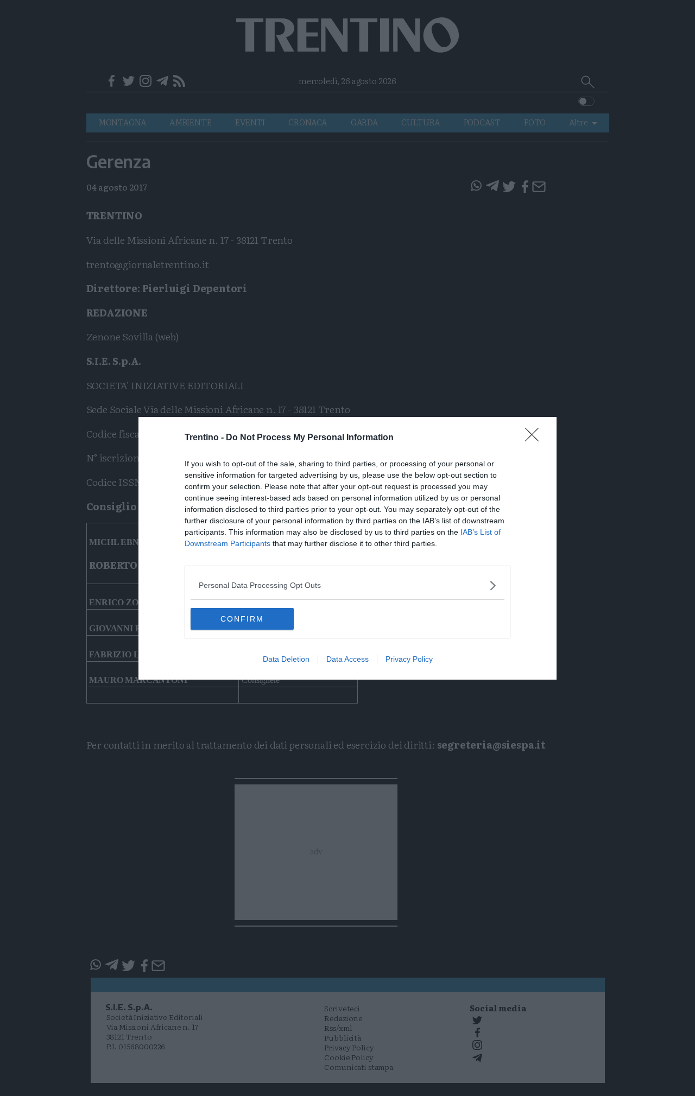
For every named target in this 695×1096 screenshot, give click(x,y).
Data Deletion (286, 659)
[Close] (535, 438)
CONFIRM (242, 618)
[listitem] (347, 585)
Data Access (347, 659)
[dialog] (347, 548)
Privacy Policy (409, 659)
